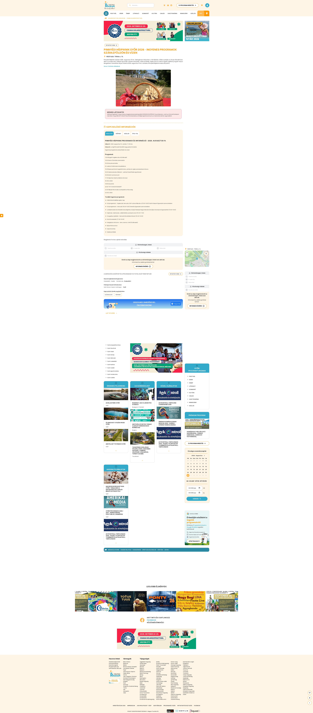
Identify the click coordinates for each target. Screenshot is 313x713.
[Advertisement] (143, 329)
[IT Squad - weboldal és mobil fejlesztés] (195, 711)
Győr (112, 56)
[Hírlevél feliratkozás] (164, 5)
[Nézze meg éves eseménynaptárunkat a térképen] (206, 13)
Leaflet (207, 266)
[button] (197, 258)
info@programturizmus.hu (145, 116)
